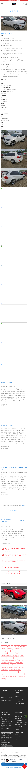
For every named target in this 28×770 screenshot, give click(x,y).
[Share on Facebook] (10, 500)
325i (2, 646)
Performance (14, 664)
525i (12, 646)
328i (6, 646)
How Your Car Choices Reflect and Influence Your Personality (14, 572)
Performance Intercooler (7, 667)
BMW (17, 653)
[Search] (23, 4)
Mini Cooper (20, 662)
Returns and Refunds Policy (19, 702)
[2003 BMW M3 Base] (13, 415)
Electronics (20, 660)
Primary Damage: (5, 87)
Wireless (21, 676)
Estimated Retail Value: (7, 91)
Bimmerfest (4, 653)
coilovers (4, 657)
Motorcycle (4, 664)
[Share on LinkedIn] (20, 500)
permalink (23, 505)
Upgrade (15, 676)
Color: (2, 103)
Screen (3, 676)
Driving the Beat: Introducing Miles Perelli (15, 548)
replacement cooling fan (15, 669)
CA (18, 655)
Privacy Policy (19, 699)
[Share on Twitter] (12, 500)
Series (7, 676)
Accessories (23, 646)
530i (19, 646)
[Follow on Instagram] (11, 539)
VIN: (2, 35)
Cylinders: (3, 95)
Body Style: (4, 99)
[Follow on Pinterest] (19, 539)
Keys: (2, 126)
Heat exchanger (5, 662)
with (25, 676)
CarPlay (22, 655)
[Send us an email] (16, 539)
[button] (26, 749)
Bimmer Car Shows (15, 651)
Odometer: (4, 83)
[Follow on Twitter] (13, 539)
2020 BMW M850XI (6, 383)
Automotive (9, 648)
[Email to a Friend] (15, 500)
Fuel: (2, 122)
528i (15, 646)
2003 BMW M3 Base (7, 425)
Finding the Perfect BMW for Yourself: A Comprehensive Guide (15, 566)
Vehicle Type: (4, 118)
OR (8, 664)
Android (3, 648)
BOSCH (14, 655)
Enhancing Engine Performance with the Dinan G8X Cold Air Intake (16, 554)
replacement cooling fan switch (9, 674)
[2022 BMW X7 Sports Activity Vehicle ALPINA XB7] (13, 457)
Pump (15, 667)
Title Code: (3, 79)
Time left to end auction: (19, 733)
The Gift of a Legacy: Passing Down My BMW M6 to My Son (16, 560)
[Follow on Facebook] (8, 539)
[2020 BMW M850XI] (13, 373)
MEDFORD (13, 662)
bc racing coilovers (6, 651)
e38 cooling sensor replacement (9, 660)
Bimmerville (11, 653)
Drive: (2, 114)
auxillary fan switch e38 (19, 648)
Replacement (5, 669)
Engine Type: (4, 107)
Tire (11, 676)
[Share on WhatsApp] (7, 500)
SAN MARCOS (21, 674)
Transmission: (4, 111)
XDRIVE (3, 678)
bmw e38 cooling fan (6, 655)
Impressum (18, 696)
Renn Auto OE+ (22, 667)
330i (9, 646)
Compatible (10, 657)
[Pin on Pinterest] (18, 500)
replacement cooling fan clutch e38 (10, 671)
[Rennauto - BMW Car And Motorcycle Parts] (14, 3)
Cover (15, 657)
